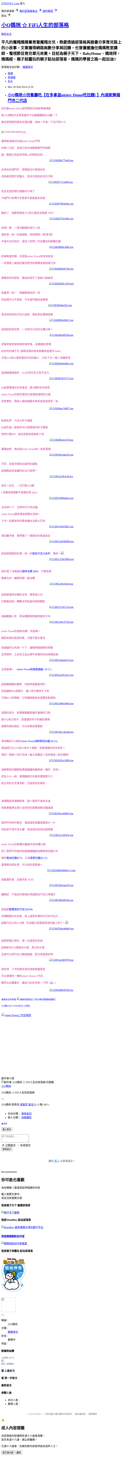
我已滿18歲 (8, 1452)
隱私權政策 (80, 1414)
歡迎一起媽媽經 (7, 1364)
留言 (31, 1104)
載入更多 (7, 1129)
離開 (18, 1452)
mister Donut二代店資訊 (18, 1015)
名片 (10, 81)
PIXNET (37, 1414)
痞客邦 (24, 1104)
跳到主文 (6, 34)
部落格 (12, 77)
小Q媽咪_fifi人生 (7, 1358)
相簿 (10, 73)
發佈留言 (7, 1149)
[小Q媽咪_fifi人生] (2, 1360)
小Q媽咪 (6, 1086)
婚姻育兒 (28, 67)
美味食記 (26, 1113)
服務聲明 (92, 1414)
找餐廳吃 (26, 1117)
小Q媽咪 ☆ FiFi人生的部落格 (35, 25)
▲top (4, 1123)
